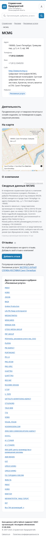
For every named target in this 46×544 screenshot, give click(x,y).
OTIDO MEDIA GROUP (13, 329)
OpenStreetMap (9, 168)
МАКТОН (8, 494)
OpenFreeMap (8, 166)
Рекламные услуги (30, 23)
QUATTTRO (9, 375)
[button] (23, 148)
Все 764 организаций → (14, 507)
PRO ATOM (9, 362)
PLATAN (8, 343)
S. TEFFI (8, 394)
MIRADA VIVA (10, 325)
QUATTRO (9, 371)
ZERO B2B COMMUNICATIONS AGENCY (20, 431)
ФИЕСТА (8, 480)
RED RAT (8, 380)
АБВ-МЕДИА (10, 457)
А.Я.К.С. (8, 436)
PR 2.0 (7, 357)
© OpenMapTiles (19, 166)
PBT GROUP (9, 334)
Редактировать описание (33, 183)
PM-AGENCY (9, 348)
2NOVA (7, 297)
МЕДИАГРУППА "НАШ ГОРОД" (17, 498)
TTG (6, 412)
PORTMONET (10, 352)
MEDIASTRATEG (11, 315)
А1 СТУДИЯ (9, 440)
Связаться (6, 534)
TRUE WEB (9, 408)
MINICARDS (9, 320)
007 (6, 503)
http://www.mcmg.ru (18, 70)
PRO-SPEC (9, 366)
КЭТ (6, 461)
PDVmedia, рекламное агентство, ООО (20, 338)
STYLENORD (9, 403)
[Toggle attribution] (41, 166)
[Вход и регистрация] (41, 6)
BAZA (7, 301)
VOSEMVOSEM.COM (12, 426)
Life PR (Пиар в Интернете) (16, 311)
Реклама (17, 23)
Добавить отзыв (12, 256)
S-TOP (7, 389)
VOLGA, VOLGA (10, 422)
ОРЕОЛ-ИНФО (10, 466)
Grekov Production (12, 306)
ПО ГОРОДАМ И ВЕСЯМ (14, 475)
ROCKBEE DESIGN (12, 385)
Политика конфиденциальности (26, 534)
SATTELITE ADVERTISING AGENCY (18, 399)
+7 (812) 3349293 (16, 55)
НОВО (7, 292)
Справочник (7, 23)
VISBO (7, 417)
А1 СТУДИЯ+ (10, 445)
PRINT (7, 288)
